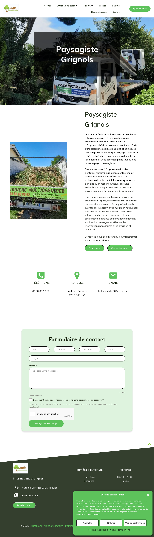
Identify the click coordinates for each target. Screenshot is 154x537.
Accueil (47, 5)
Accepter (87, 523)
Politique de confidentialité (118, 530)
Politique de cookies (97, 530)
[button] (147, 494)
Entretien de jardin (66, 5)
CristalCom (35, 526)
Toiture (87, 5)
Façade (102, 5)
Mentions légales (53, 526)
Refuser (111, 523)
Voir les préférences (135, 523)
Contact (116, 12)
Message (33, 365)
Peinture (116, 5)
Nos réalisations (99, 12)
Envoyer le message (46, 423)
